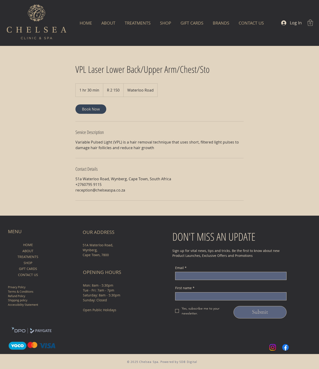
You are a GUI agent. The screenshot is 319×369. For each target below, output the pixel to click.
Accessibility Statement (23, 304)
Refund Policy (16, 296)
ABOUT (27, 251)
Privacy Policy (16, 287)
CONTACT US (28, 275)
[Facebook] (285, 347)
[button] (221, 23)
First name (185, 288)
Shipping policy (17, 300)
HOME (28, 245)
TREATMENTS (28, 257)
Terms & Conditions (20, 291)
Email (181, 268)
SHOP (28, 263)
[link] (90, 109)
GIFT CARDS (28, 268)
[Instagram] (272, 347)
